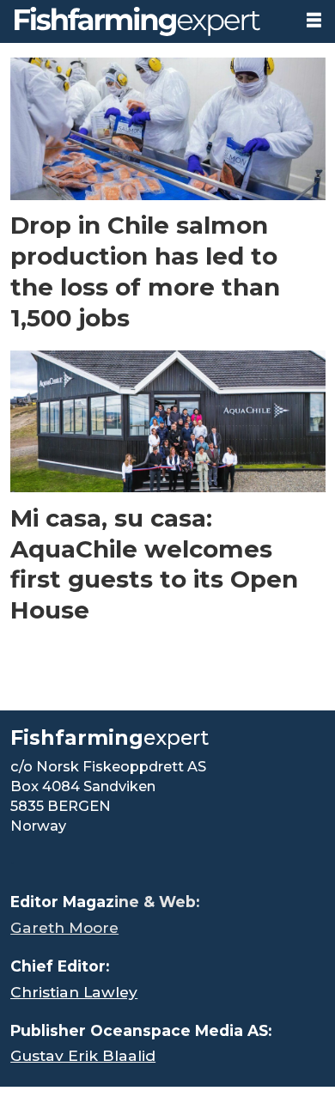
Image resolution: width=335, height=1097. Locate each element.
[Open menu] (314, 20)
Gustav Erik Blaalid (82, 1055)
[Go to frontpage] (146, 21)
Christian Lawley (73, 992)
